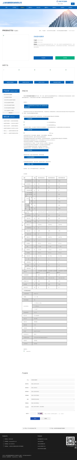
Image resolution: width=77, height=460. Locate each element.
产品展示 (44, 30)
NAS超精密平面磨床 (8, 97)
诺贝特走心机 (65, 82)
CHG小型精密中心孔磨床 (9, 110)
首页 (6, 7)
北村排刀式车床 (34, 82)
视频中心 (46, 7)
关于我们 (14, 7)
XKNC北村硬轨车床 (41, 443)
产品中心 (22, 7)
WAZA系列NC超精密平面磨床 (9, 99)
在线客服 (65, 57)
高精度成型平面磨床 (50, 82)
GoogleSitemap (15, 456)
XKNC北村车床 (40, 441)
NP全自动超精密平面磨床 (9, 102)
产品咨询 (43, 57)
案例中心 (54, 7)
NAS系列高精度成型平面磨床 (59, 428)
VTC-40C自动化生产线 (31, 428)
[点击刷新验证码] (40, 414)
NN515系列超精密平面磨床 (9, 105)
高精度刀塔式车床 (18, 82)
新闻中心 (30, 7)
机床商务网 (9, 456)
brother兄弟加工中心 (42, 446)
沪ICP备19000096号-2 (27, 455)
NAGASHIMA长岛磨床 (51, 30)
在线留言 (62, 7)
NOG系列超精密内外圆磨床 (62, 30)
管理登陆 (20, 456)
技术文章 (38, 7)
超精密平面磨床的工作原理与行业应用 (11, 128)
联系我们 (70, 7)
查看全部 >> (11, 112)
